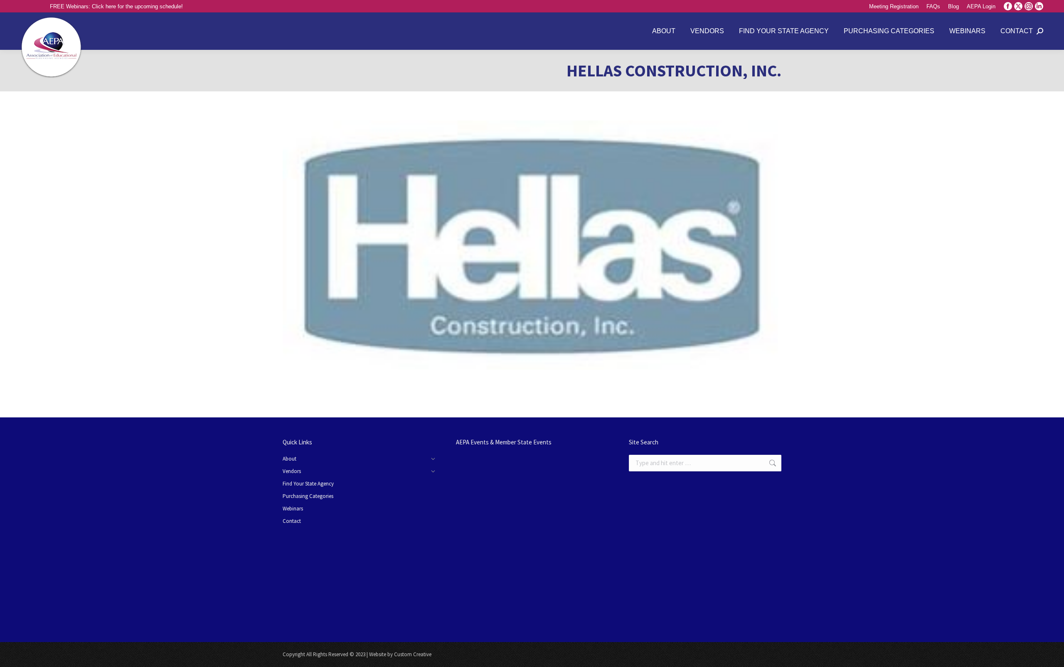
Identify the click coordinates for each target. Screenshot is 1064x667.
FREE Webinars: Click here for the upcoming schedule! (116, 6)
